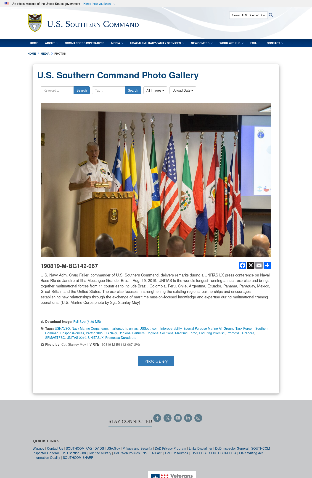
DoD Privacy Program (170, 448)
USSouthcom (149, 328)
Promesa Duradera (240, 333)
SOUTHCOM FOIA (222, 453)
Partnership (94, 333)
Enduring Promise (212, 333)
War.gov (38, 448)
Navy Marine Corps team (90, 328)
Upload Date (181, 90)
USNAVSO (62, 328)
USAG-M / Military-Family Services (155, 43)
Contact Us (55, 448)
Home (34, 43)
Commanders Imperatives (84, 43)
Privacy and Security (137, 448)
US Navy (110, 333)
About (50, 43)
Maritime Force (186, 333)
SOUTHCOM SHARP (78, 457)
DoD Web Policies (127, 453)
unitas (133, 328)
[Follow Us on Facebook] (157, 418)
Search (82, 90)
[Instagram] (198, 418)
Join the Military (100, 453)
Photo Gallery (156, 361)
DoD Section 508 (73, 453)
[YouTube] (178, 418)
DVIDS (99, 448)
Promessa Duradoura (120, 337)
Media (115, 43)
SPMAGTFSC (55, 337)
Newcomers (200, 43)
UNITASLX (95, 337)
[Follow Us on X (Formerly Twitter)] (168, 418)
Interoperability (171, 328)
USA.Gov (113, 448)
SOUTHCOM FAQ (79, 448)
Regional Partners (132, 333)
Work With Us (229, 43)
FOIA (253, 43)
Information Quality (46, 457)
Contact (273, 43)
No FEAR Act (152, 453)
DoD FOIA (199, 453)
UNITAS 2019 (76, 337)
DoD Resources (176, 453)
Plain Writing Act (251, 453)
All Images (154, 90)
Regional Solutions (159, 333)
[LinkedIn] (188, 418)
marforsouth (118, 328)
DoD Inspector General (232, 448)
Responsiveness (72, 333)
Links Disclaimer (200, 448)
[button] (99, 3)
